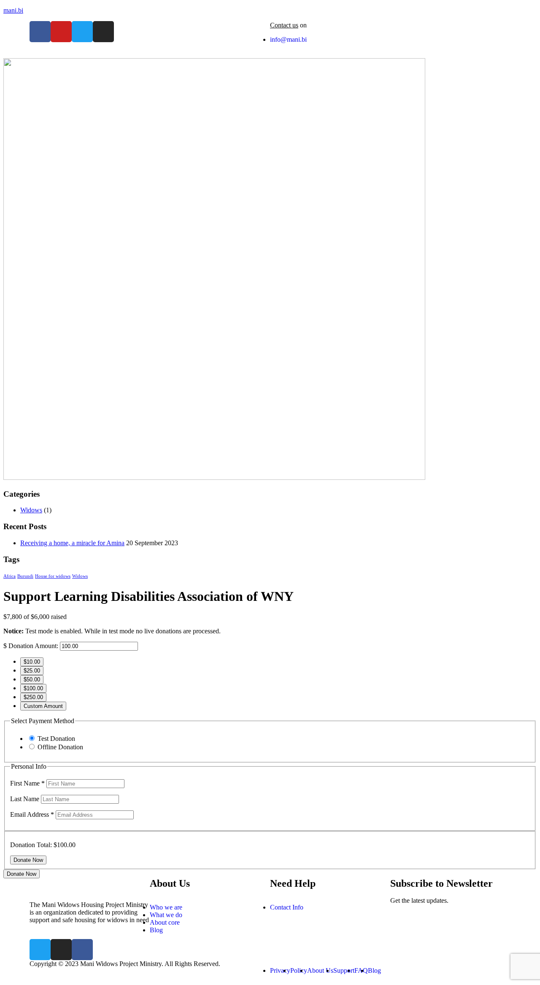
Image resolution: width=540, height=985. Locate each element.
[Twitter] (82, 31)
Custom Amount (43, 706)
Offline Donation (60, 747)
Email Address (32, 814)
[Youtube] (61, 31)
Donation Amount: (33, 645)
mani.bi (13, 10)
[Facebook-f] (82, 949)
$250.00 (33, 697)
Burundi (25, 576)
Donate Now (21, 874)
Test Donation (56, 738)
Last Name (25, 798)
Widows (31, 510)
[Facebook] (40, 31)
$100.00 (33, 688)
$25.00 (32, 670)
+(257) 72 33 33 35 (334, 25)
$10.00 (32, 662)
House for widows (52, 576)
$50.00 (32, 679)
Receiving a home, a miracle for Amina (72, 542)
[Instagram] (103, 31)
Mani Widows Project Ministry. (121, 963)
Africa (9, 576)
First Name (27, 783)
